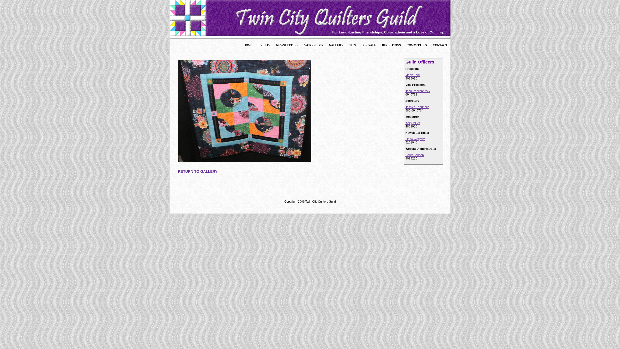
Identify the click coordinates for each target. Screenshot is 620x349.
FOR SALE (369, 45)
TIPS (352, 45)
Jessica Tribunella (417, 107)
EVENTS (264, 45)
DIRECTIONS (391, 45)
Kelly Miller (412, 123)
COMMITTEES (417, 45)
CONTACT (440, 45)
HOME (248, 45)
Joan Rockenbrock (417, 91)
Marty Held (412, 75)
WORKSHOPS (313, 45)
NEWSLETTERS (287, 45)
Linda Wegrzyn (415, 139)
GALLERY (336, 45)
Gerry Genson (414, 155)
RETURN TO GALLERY (197, 171)
